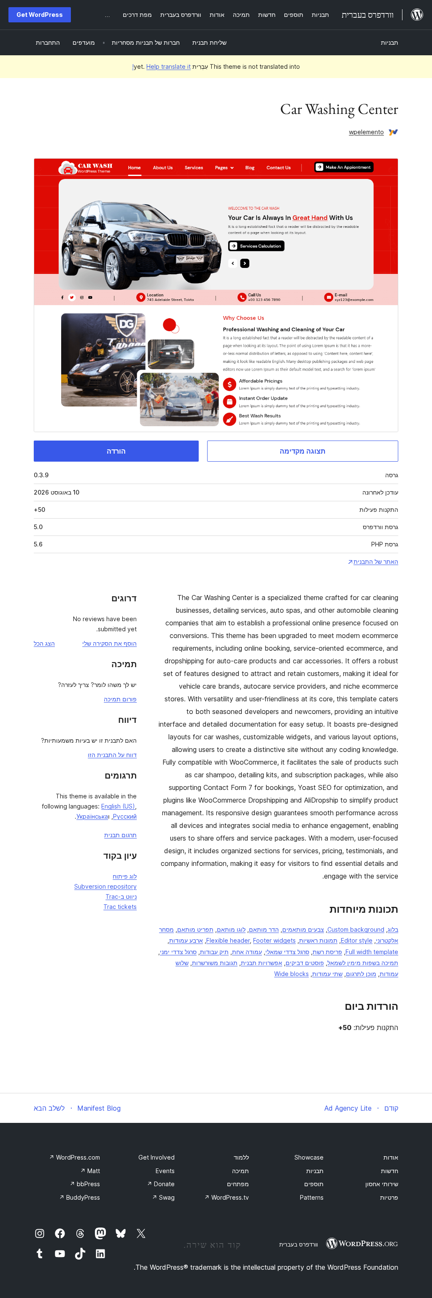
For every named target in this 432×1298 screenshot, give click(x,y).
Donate (161, 1183)
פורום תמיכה (120, 699)
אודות (390, 1157)
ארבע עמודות (186, 940)
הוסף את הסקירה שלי (109, 643)
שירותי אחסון (381, 1183)
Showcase (309, 1157)
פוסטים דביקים (305, 962)
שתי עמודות (327, 973)
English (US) (118, 806)
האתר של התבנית (376, 561)
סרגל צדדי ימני (178, 951)
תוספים (314, 1183)
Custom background (355, 929)
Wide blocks (291, 973)
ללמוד (241, 1157)
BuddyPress (79, 1197)
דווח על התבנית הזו (112, 754)
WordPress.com (74, 1157)
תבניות (389, 42)
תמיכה (240, 1170)
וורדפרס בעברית (298, 1244)
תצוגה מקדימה (302, 451)
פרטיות (389, 1197)
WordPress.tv (226, 1197)
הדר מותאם (264, 929)
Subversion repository (105, 886)
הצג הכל (44, 643)
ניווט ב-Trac (121, 896)
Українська (92, 816)
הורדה (116, 451)
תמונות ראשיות (318, 940)
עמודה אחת (247, 951)
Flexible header (228, 940)
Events (165, 1170)
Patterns (312, 1197)
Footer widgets (274, 940)
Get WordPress (39, 14)
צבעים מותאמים (303, 929)
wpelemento (366, 131)
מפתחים (238, 1183)
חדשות (389, 1170)
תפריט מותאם (195, 929)
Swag (163, 1197)
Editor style (357, 940)
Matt (90, 1170)
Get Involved (156, 1157)
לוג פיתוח (125, 876)
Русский (125, 816)
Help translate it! (161, 66)
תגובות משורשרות (215, 962)
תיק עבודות (214, 951)
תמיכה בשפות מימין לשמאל (362, 962)
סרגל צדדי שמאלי (287, 951)
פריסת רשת (327, 951)
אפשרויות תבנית (261, 962)
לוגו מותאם (231, 929)
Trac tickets (120, 906)
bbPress (85, 1183)
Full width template (372, 951)
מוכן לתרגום (361, 973)
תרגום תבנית (120, 834)
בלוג (393, 929)
